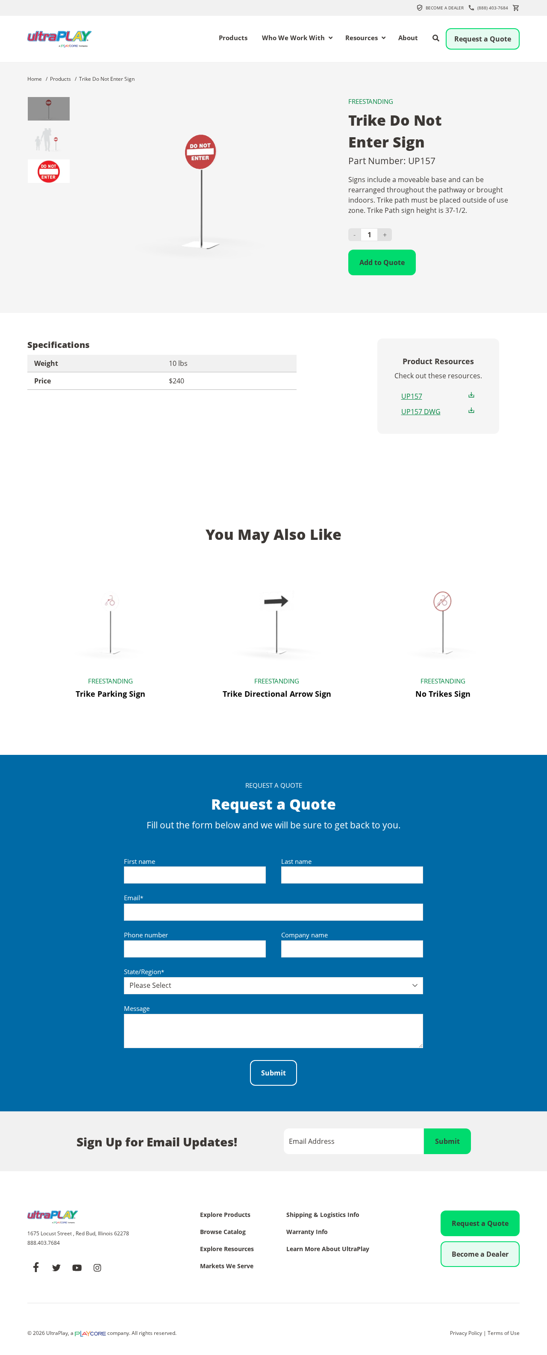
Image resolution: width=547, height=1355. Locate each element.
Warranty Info (307, 1232)
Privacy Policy (466, 1333)
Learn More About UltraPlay (327, 1249)
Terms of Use (504, 1333)
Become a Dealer (445, 8)
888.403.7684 (43, 1242)
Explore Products (225, 1215)
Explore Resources (227, 1249)
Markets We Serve (226, 1266)
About (408, 38)
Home (34, 78)
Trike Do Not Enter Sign (107, 78)
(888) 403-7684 (492, 8)
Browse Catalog (223, 1232)
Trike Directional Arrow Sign (277, 694)
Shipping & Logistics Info (322, 1215)
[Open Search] (435, 38)
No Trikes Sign (443, 694)
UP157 (411, 396)
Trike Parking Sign (110, 694)
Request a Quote (482, 39)
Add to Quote (382, 262)
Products (233, 38)
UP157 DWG (421, 411)
